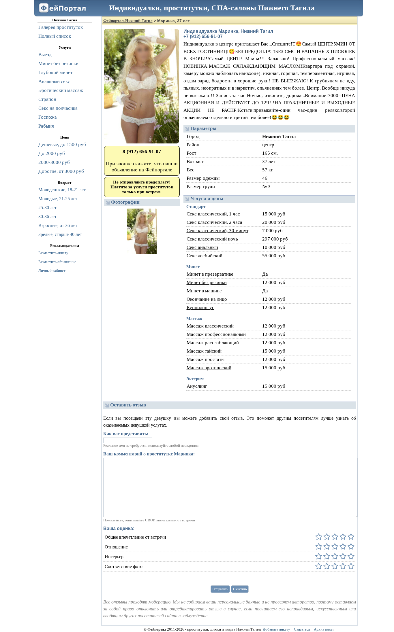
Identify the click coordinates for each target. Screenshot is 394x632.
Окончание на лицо (207, 299)
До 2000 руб (51, 153)
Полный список (54, 36)
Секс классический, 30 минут (217, 230)
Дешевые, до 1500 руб (62, 144)
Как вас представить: (125, 433)
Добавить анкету (276, 629)
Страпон (47, 99)
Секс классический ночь (212, 239)
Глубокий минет (55, 72)
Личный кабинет (51, 270)
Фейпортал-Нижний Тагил (128, 21)
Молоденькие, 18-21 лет (62, 189)
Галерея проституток (60, 27)
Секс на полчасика (58, 108)
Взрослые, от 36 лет (57, 225)
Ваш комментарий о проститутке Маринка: (149, 453)
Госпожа (47, 117)
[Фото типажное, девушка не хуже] (334, 566)
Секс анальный (202, 247)
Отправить (220, 589)
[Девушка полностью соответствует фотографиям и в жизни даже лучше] (350, 566)
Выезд (45, 54)
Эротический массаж (60, 90)
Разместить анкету (53, 253)
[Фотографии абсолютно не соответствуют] (318, 566)
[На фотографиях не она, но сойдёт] (326, 566)
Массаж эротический (209, 367)
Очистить (240, 589)
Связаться (302, 629)
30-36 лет (47, 216)
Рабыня (46, 126)
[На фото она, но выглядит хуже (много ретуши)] (342, 566)
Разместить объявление (57, 262)
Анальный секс (54, 81)
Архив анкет (324, 629)
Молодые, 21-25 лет (57, 198)
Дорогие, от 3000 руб (61, 171)
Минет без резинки (207, 282)
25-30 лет (47, 207)
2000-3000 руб (54, 162)
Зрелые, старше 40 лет (60, 234)
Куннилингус (200, 307)
